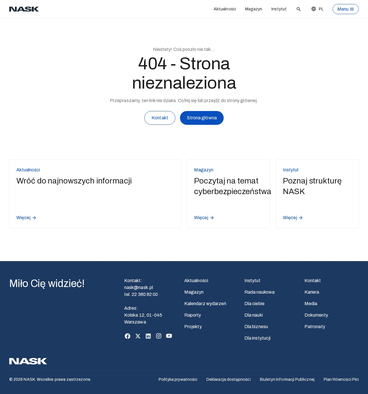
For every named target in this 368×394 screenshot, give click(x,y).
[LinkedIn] (148, 335)
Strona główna (202, 117)
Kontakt (160, 117)
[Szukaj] (299, 9)
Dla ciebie (254, 303)
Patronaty (314, 326)
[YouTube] (169, 335)
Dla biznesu (256, 326)
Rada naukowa (259, 292)
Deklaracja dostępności (228, 379)
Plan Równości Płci (341, 379)
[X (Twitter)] (138, 335)
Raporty (192, 315)
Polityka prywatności (178, 379)
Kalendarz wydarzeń (205, 303)
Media (310, 303)
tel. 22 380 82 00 (141, 294)
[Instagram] (158, 335)
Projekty (193, 326)
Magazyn (253, 9)
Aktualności (225, 9)
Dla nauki (253, 315)
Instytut (279, 9)
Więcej (23, 217)
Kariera (311, 292)
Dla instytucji (257, 338)
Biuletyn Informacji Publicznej (287, 379)
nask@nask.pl (138, 287)
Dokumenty (316, 315)
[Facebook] (127, 335)
